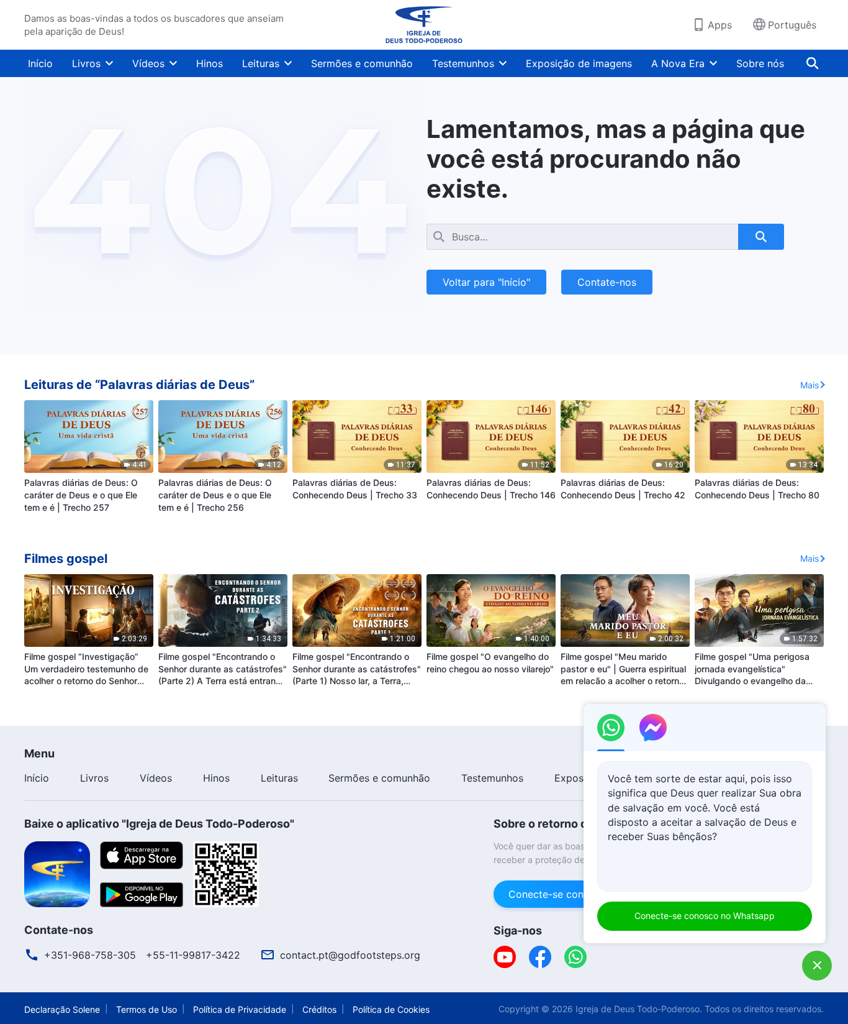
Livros (86, 63)
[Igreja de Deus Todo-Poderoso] (424, 25)
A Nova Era (678, 63)
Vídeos (148, 63)
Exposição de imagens (579, 63)
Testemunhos (463, 63)
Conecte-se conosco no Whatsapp (704, 915)
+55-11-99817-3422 (193, 955)
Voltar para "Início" (486, 282)
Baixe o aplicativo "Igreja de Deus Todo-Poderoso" (159, 823)
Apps (720, 25)
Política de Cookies (391, 1009)
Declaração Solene (62, 1009)
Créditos (319, 1009)
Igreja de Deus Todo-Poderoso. (638, 1008)
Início (40, 63)
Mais (809, 385)
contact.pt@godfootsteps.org (350, 955)
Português (792, 25)
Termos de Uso (146, 1009)
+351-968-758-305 (90, 955)
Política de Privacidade (239, 1009)
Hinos (209, 63)
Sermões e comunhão (362, 63)
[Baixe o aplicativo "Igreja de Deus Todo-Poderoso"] (57, 873)
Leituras (260, 63)
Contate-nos (606, 282)
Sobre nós (760, 63)
